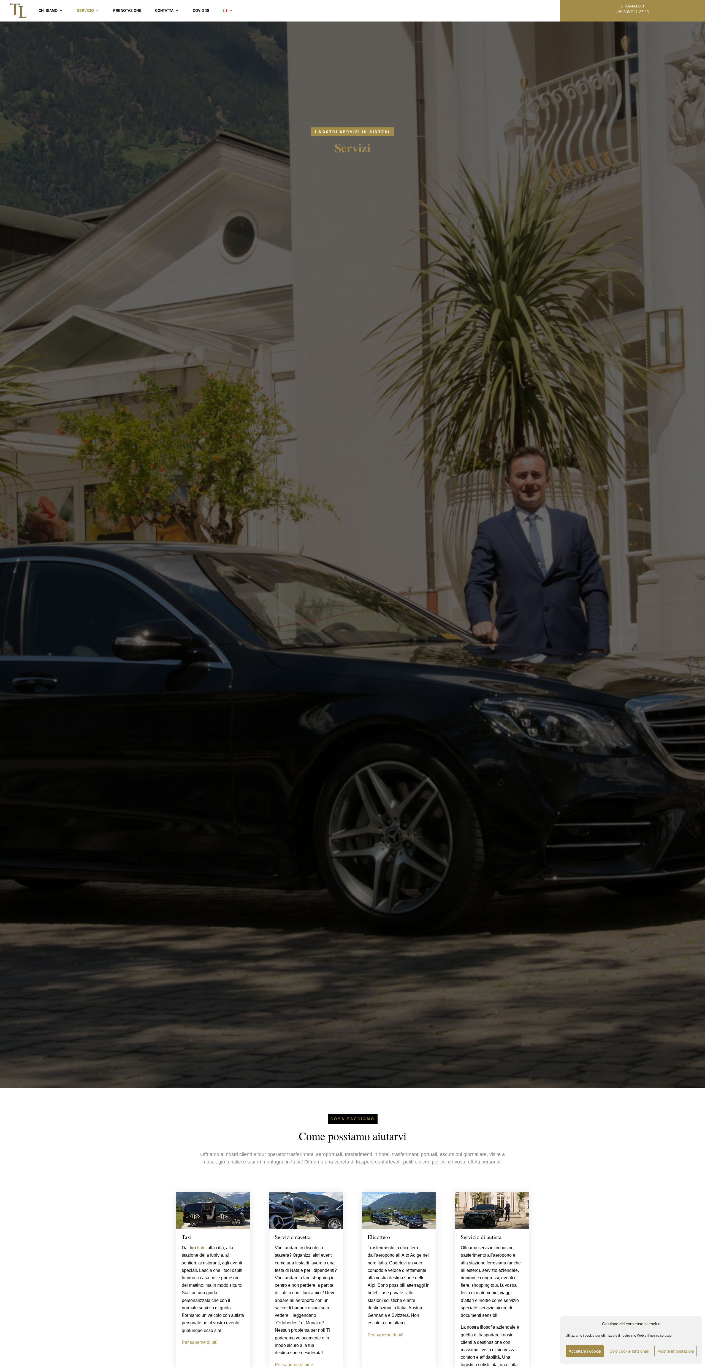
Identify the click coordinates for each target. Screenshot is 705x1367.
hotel (202, 1247)
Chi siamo (48, 11)
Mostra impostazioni (675, 1351)
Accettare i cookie (585, 1351)
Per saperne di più (200, 1342)
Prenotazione (127, 11)
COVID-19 (201, 11)
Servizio (85, 11)
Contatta (164, 11)
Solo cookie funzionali (629, 1351)
